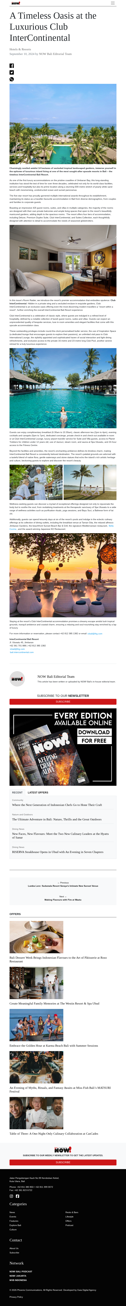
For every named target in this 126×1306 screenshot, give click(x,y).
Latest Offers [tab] (38, 792)
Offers (68, 1221)
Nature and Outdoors (22, 814)
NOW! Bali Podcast (21, 1271)
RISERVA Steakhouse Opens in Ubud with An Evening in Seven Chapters (57, 852)
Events (13, 1216)
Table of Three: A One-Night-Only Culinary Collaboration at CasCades (54, 1133)
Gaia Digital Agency (86, 1290)
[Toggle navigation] (112, 3)
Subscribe (14, 1252)
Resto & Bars (71, 1212)
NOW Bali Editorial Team (55, 54)
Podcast (69, 1225)
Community (17, 800)
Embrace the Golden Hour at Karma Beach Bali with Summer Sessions (54, 1045)
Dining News (18, 829)
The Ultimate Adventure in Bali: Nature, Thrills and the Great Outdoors (57, 819)
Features (14, 1221)
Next (63, 896)
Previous (63, 882)
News (12, 1212)
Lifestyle (69, 1216)
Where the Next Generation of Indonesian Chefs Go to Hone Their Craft (57, 805)
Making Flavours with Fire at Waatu (63, 900)
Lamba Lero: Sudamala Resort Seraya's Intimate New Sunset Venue (63, 886)
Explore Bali (15, 1225)
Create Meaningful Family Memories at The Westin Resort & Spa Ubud (54, 1003)
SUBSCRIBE (63, 1162)
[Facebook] (17, 1196)
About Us (14, 1248)
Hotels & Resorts (20, 49)
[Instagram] (11, 1196)
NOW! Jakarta (18, 1276)
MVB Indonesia (18, 1280)
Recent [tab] (17, 792)
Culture (13, 1229)
